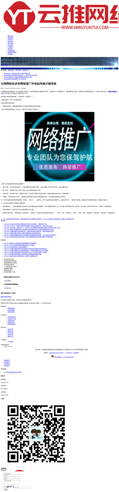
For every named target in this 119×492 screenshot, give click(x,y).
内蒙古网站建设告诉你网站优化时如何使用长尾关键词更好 (25, 248)
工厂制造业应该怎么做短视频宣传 (17, 73)
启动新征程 (7, 288)
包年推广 (10, 48)
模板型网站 (11, 308)
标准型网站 (11, 310)
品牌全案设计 (12, 324)
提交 (6, 489)
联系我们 (10, 54)
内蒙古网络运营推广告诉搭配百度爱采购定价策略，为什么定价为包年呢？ (30, 235)
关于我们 (10, 341)
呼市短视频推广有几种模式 (15, 79)
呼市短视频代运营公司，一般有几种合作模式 (20, 75)
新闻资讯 (7, 364)
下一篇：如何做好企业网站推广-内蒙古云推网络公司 (57, 219)
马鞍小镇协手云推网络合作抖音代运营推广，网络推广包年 (25, 224)
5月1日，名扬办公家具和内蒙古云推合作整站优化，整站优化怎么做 (28, 226)
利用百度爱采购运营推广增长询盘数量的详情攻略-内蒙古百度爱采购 (28, 237)
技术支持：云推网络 (72, 353)
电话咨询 (7, 365)
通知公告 (10, 336)
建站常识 (26, 70)
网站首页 (10, 36)
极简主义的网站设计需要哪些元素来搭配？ (20, 243)
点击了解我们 (5, 65)
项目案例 (7, 362)
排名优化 (10, 41)
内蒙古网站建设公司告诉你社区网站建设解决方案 (22, 254)
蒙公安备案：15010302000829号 (64, 357)
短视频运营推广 (12, 52)
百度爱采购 (11, 50)
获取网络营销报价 (6, 296)
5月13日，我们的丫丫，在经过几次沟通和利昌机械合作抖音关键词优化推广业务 (32, 227)
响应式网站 (11, 312)
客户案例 (10, 43)
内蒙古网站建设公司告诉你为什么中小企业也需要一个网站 (25, 252)
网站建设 (10, 37)
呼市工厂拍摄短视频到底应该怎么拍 (18, 77)
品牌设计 (10, 39)
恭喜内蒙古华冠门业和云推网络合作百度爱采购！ (22, 233)
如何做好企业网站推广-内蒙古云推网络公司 (21, 256)
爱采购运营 (11, 322)
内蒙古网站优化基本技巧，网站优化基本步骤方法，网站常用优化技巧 (29, 231)
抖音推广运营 (12, 318)
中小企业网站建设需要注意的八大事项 (19, 245)
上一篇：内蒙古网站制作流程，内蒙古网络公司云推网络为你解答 (21, 219)
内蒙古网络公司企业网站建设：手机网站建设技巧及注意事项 (26, 250)
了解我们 (10, 47)
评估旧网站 (7, 280)
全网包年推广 (12, 317)
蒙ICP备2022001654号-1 (57, 353)
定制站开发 (11, 320)
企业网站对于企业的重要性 (15, 247)
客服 (19, 372)
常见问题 (10, 333)
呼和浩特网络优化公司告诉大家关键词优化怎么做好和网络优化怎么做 (29, 229)
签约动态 (10, 45)
